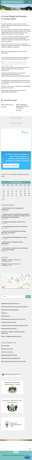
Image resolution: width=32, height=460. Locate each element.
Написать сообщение (11, 165)
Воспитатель (5, 345)
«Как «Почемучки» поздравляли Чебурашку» (12, 208)
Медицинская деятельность (10, 303)
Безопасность (5, 316)
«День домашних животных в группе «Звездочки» (22, 106)
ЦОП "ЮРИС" (25, 455)
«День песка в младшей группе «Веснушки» (12, 242)
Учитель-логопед (7, 352)
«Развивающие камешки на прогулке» (15, 226)
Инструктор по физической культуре (13, 361)
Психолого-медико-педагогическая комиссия (13, 332)
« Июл (3, 199)
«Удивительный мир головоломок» (14, 222)
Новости (4, 12)
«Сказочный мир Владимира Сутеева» (15, 237)
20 (16, 193)
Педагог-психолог (7, 349)
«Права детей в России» (8, 322)
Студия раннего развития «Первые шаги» (14, 325)
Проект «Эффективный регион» (11, 336)
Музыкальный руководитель (10, 358)
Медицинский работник (9, 355)
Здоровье (4, 313)
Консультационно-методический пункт (14, 306)
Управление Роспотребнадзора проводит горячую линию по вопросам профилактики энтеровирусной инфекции (15, 215)
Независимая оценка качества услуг (13, 319)
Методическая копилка (8, 328)
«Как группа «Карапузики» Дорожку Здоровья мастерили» (13, 231)
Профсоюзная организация (10, 310)
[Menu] (30, 2)
